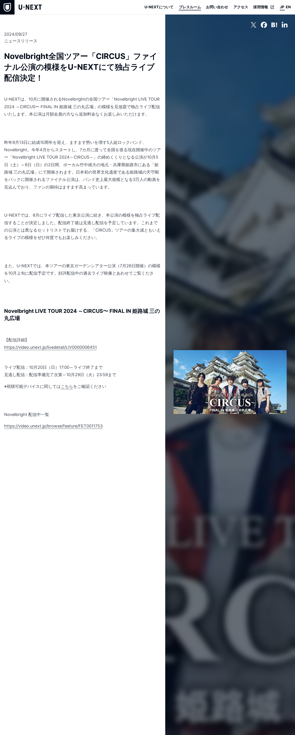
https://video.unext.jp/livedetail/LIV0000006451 (50, 347)
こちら (67, 386)
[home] (21, 7)
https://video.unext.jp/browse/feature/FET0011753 (53, 426)
